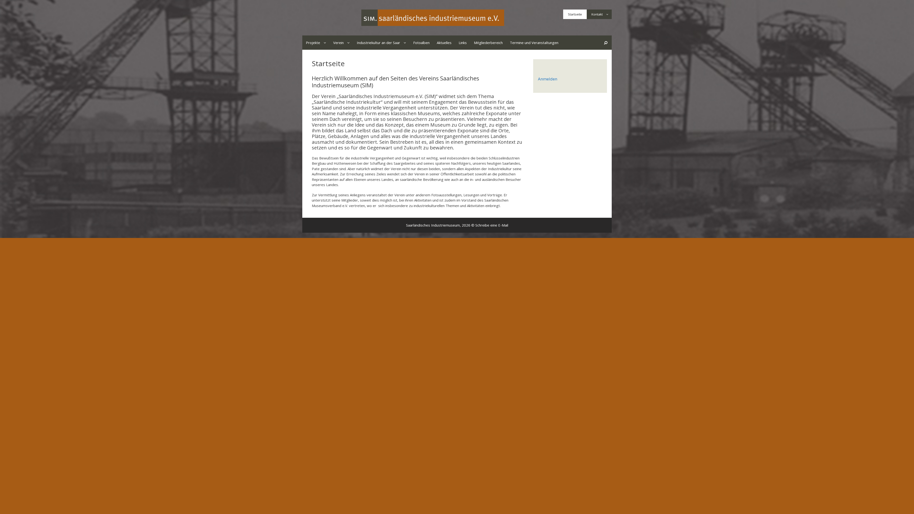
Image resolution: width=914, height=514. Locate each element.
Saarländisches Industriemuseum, (433, 225)
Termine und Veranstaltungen (534, 42)
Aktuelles (444, 42)
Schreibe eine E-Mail (491, 225)
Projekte (313, 42)
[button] (607, 14)
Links (463, 42)
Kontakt (597, 14)
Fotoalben (421, 42)
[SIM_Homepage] (432, 17)
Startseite (575, 14)
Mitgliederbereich (488, 42)
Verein (338, 42)
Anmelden (547, 79)
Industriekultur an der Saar (378, 42)
